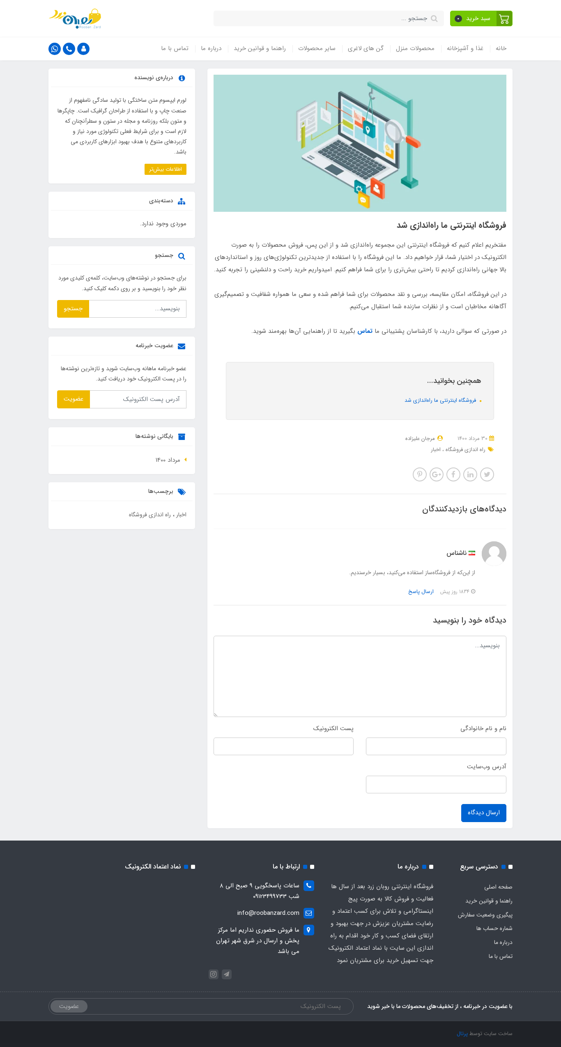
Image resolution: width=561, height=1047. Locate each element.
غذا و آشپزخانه (465, 48)
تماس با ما (175, 48)
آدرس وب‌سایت (486, 767)
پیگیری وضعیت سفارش (485, 914)
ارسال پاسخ (421, 591)
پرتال (462, 1033)
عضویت (73, 399)
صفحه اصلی (498, 886)
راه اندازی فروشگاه (464, 449)
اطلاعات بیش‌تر (165, 169)
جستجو (73, 309)
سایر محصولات (317, 48)
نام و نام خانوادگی (483, 728)
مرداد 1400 (168, 460)
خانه (501, 48)
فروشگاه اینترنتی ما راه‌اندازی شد (441, 400)
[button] (481, 18)
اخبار (436, 449)
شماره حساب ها (494, 928)
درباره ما (211, 48)
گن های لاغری (366, 48)
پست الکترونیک (333, 728)
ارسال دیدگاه (484, 813)
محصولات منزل (415, 48)
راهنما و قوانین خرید (260, 48)
